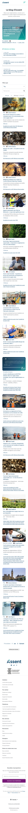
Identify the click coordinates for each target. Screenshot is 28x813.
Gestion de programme (7, 725)
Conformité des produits (8, 556)
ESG (16, 126)
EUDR (19, 252)
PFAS (16, 220)
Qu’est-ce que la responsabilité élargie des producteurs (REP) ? (13, 342)
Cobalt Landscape (7, 421)
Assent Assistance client (7, 757)
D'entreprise (5, 388)
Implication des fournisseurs (8, 723)
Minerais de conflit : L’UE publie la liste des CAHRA (13, 149)
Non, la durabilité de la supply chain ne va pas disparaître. (13, 512)
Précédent (7, 643)
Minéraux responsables (19, 158)
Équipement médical (6, 692)
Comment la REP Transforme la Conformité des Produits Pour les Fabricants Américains (11, 309)
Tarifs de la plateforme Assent (8, 709)
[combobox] (14, 86)
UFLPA (4, 563)
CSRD (10, 521)
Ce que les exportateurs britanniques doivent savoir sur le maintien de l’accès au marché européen (14, 586)
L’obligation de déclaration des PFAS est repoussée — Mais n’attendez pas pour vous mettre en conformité (13, 620)
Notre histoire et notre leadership (9, 741)
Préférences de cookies (14, 808)
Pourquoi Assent (6, 745)
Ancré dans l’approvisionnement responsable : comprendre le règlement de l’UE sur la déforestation (13, 243)
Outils (3, 735)
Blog (3, 731)
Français (14, 799)
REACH (14, 560)
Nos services (5, 687)
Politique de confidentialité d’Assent (14, 787)
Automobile (4, 699)
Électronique (5, 694)
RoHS (8, 597)
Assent (15, 387)
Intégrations (5, 715)
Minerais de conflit (9, 158)
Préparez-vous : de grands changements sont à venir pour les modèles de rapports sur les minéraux (13, 445)
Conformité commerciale (7, 684)
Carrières (4, 755)
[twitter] (14, 665)
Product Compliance (10, 286)
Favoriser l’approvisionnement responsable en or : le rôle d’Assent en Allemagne (12, 477)
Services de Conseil (6, 721)
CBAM (4, 319)
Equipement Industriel (7, 696)
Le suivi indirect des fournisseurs (9, 706)
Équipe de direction (6, 743)
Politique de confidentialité (14, 803)
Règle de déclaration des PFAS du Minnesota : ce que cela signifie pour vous (13, 211)
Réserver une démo (6, 753)
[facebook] (16, 665)
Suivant (21, 643)
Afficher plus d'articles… (14, 649)
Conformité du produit (7, 682)
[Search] (24, 91)
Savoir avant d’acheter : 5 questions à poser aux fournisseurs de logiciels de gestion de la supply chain (12, 275)
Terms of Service (15, 792)
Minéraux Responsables (11, 127)
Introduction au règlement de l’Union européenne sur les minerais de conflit (12, 412)
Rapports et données (6, 713)
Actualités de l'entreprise (8, 387)
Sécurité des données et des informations (11, 711)
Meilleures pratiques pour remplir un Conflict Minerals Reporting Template (12, 180)
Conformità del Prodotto (8, 596)
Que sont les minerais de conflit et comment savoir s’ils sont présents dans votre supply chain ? (13, 116)
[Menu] (25, 2)
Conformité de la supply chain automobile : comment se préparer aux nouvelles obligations (14, 547)
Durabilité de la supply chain (9, 126)
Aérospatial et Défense (7, 701)
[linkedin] (11, 665)
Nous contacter (5, 751)
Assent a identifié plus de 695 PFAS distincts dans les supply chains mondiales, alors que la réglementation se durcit (13, 376)
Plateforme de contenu (7, 733)
